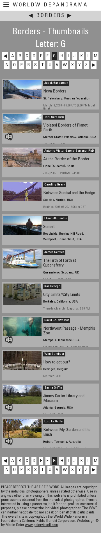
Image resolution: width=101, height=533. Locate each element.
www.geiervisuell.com (41, 525)
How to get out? (56, 362)
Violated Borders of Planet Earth (65, 127)
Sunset (49, 227)
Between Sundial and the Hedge (69, 193)
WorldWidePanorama (50, 5)
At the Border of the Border (66, 159)
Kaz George (52, 286)
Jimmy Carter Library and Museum (63, 398)
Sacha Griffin (53, 387)
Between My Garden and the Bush (67, 432)
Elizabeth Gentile (55, 218)
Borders (50, 15)
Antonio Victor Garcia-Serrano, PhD (69, 151)
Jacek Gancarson (56, 83)
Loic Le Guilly (53, 421)
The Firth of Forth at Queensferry (59, 263)
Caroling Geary (54, 184)
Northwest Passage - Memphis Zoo (69, 331)
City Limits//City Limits (61, 295)
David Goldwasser (56, 320)
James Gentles (54, 252)
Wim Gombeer (54, 354)
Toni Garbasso (54, 117)
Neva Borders (54, 91)
